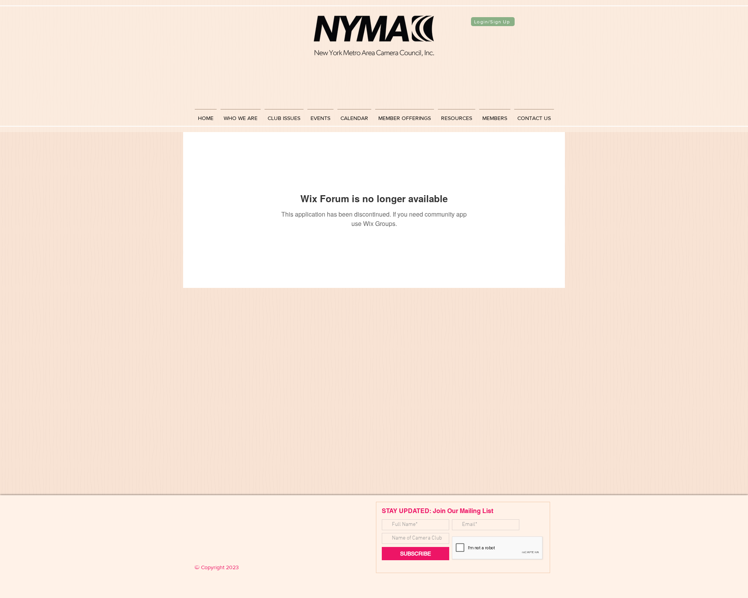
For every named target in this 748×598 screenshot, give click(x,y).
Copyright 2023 (216, 567)
